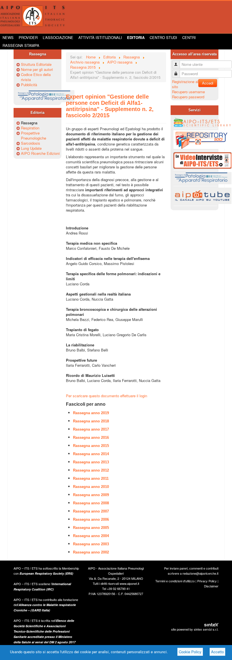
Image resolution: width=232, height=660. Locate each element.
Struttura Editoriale (36, 64)
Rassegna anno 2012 (91, 470)
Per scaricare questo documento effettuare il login (106, 395)
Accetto (217, 651)
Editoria (136, 37)
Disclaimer (211, 586)
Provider (28, 37)
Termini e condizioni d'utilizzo (175, 581)
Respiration (30, 128)
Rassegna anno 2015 (91, 446)
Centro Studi (163, 37)
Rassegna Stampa (21, 45)
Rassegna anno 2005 (91, 528)
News (8, 37)
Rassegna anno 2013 (91, 462)
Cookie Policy (190, 651)
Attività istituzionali (100, 37)
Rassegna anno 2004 (91, 536)
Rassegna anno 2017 (91, 429)
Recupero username (188, 91)
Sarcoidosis (30, 143)
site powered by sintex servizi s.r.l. (194, 629)
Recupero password (188, 96)
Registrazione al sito (185, 84)
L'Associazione (58, 37)
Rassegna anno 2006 (91, 519)
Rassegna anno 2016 (91, 437)
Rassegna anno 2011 (91, 478)
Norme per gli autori (37, 69)
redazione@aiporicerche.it (200, 573)
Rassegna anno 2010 (91, 487)
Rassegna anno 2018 (91, 421)
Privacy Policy (207, 581)
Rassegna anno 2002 (91, 552)
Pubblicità (29, 84)
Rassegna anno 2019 (91, 413)
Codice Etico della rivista (36, 77)
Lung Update (31, 148)
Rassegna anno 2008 (91, 503)
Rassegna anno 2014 (91, 454)
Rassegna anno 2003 (91, 544)
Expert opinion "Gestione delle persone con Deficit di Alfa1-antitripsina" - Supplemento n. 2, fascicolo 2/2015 (110, 106)
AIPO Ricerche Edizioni (40, 153)
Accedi (207, 83)
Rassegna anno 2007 (91, 511)
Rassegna (29, 122)
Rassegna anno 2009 (91, 495)
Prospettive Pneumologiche (33, 136)
